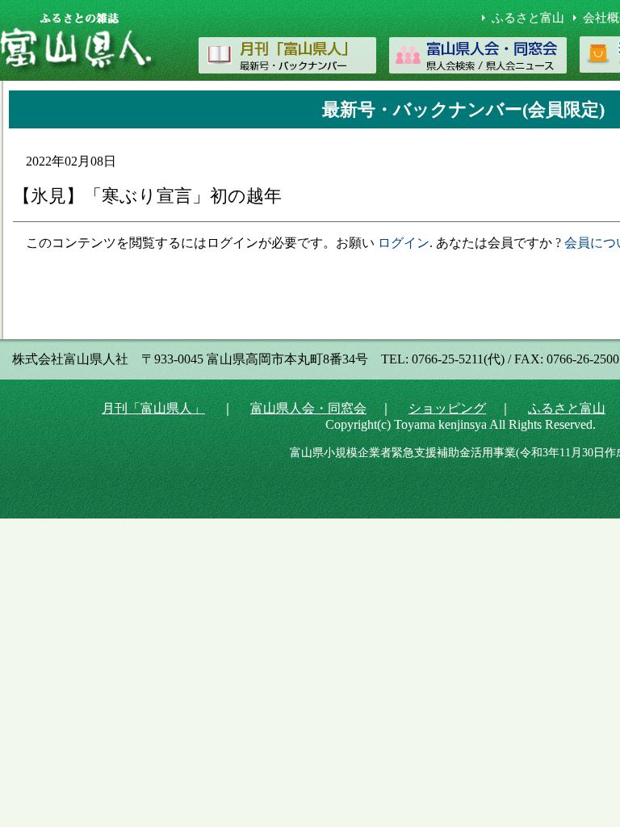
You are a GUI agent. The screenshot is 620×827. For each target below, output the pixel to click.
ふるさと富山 (528, 17)
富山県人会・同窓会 (308, 408)
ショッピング (447, 408)
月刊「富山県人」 (153, 408)
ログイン (403, 243)
